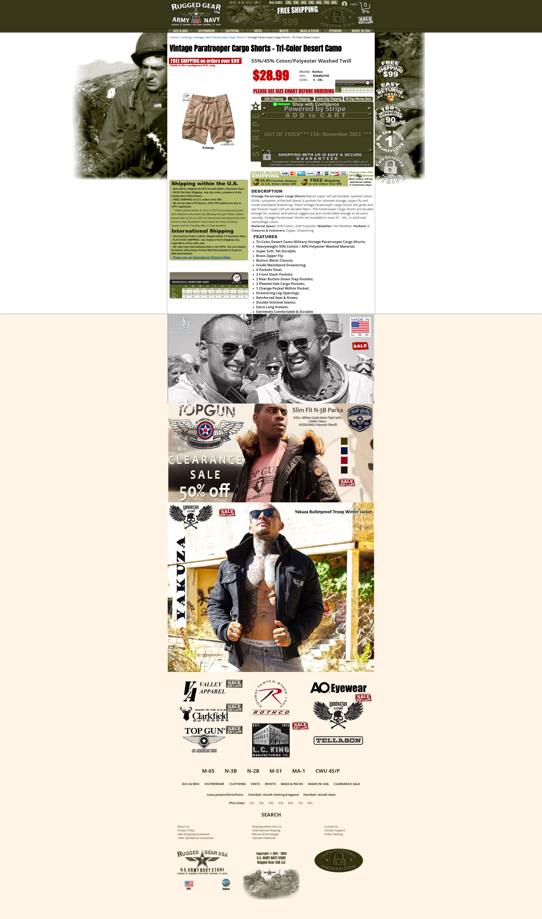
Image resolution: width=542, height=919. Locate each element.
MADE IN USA (318, 784)
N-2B (253, 770)
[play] (365, 399)
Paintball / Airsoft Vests (319, 795)
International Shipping (266, 830)
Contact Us (331, 826)
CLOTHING (237, 784)
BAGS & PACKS (292, 784)
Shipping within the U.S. (267, 826)
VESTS (255, 784)
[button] (209, 285)
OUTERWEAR (214, 784)
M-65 (208, 770)
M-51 (276, 770)
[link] (365, 7)
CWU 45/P (327, 770)
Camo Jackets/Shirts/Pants (225, 795)
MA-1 (298, 770)
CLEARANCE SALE (347, 784)
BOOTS (270, 784)
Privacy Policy (186, 830)
